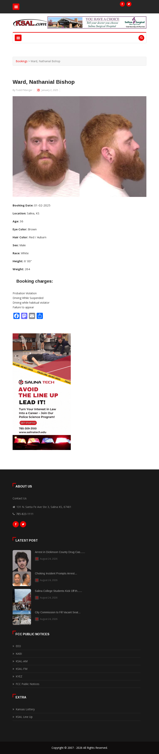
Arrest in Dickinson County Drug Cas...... (60, 552)
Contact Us (20, 498)
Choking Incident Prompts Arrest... (56, 573)
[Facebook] (122, 4)
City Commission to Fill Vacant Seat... (57, 612)
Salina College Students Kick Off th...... (58, 590)
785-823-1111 (25, 514)
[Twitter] (128, 4)
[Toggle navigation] (16, 6)
